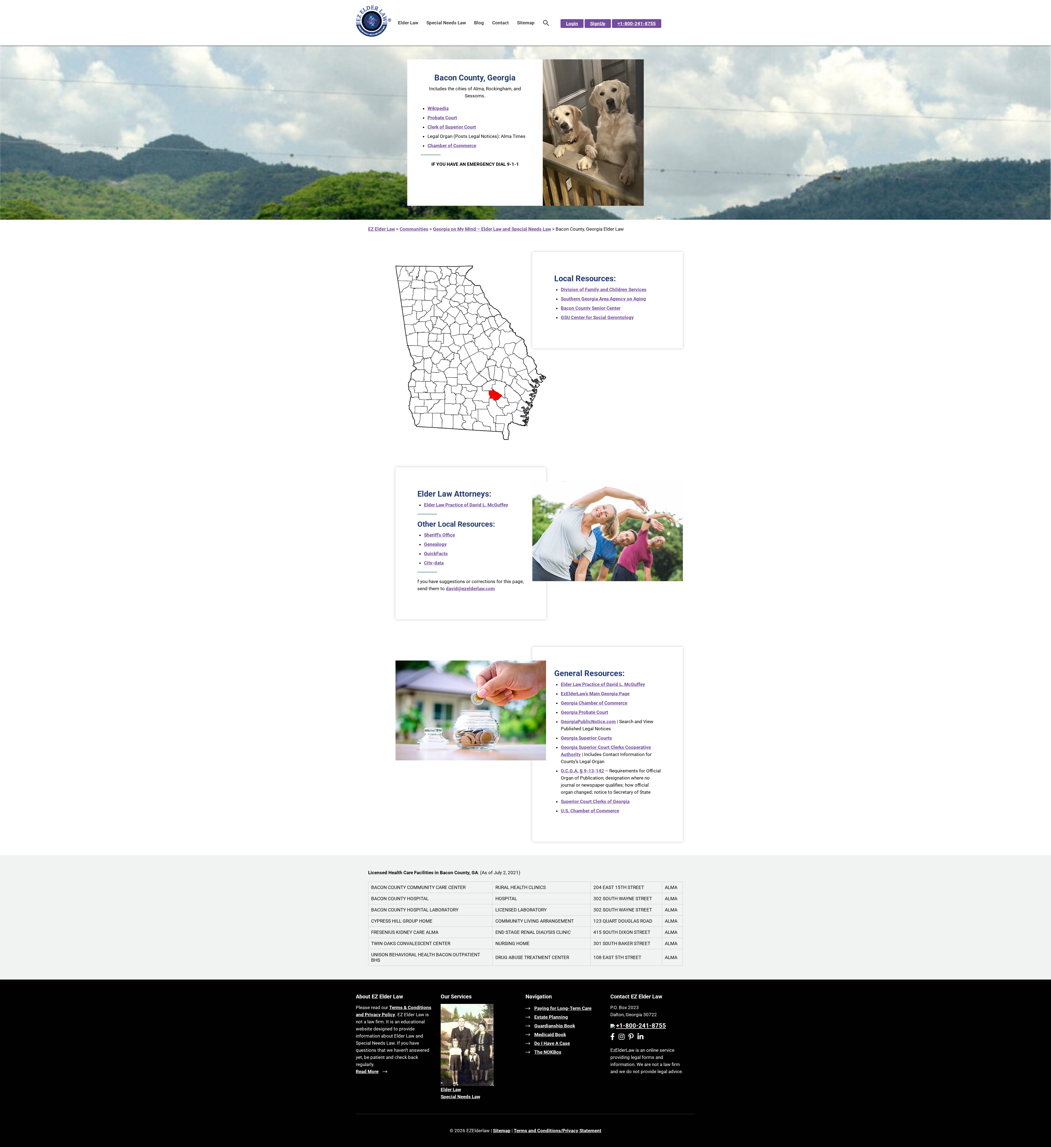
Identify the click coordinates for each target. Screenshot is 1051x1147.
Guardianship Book (554, 1026)
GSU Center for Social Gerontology (597, 317)
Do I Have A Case (552, 1043)
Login (572, 23)
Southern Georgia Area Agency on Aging (603, 299)
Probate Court (442, 117)
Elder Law (408, 22)
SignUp (597, 23)
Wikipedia (438, 108)
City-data (434, 563)
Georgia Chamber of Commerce (594, 703)
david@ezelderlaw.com (470, 588)
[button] (546, 23)
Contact (500, 22)
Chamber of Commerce (452, 145)
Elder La (449, 1089)
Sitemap (526, 22)
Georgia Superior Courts (586, 738)
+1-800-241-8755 (636, 23)
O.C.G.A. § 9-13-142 (582, 771)
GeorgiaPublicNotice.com (588, 721)
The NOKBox (547, 1052)
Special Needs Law (446, 22)
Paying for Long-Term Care (562, 1008)
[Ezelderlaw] (373, 35)
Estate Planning (551, 1017)
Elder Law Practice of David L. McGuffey (466, 505)
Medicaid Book (550, 1034)
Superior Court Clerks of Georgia (595, 801)
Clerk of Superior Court (452, 127)
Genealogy (435, 544)
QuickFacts (436, 553)
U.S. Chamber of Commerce (590, 810)
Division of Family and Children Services (603, 289)
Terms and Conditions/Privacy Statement (557, 1130)
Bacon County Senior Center (590, 308)
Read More (367, 1071)
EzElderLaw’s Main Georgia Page (595, 693)
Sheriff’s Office (439, 535)
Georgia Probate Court (584, 712)
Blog (479, 22)
